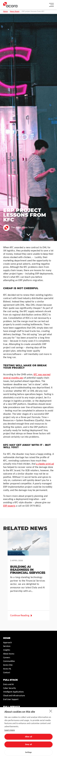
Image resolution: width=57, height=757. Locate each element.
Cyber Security (9, 688)
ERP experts (9, 506)
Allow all (28, 737)
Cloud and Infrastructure (14, 696)
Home (5, 11)
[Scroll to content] (28, 235)
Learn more (9, 730)
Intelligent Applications (13, 692)
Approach (7, 642)
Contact (6, 672)
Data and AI (8, 684)
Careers (6, 657)
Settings (28, 752)
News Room (14, 11)
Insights (6, 650)
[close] (50, 710)
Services (6, 646)
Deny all (28, 744)
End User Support (11, 699)
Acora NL (7, 669)
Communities (9, 661)
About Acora (8, 654)
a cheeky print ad (45, 464)
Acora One (8, 665)
